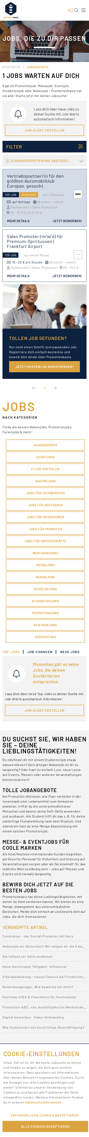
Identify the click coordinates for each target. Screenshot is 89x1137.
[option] (44, 937)
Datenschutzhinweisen (43, 1102)
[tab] (13, 652)
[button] (70, 10)
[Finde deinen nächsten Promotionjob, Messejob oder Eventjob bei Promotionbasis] (10, 10)
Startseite (11, 67)
